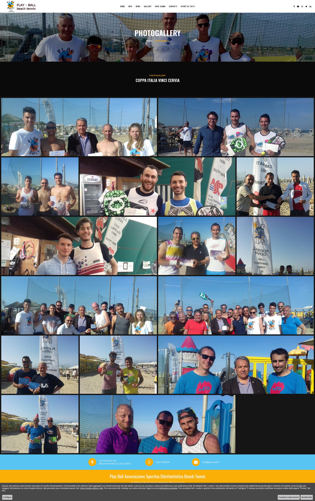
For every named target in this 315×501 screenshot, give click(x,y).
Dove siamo (160, 6)
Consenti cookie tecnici (289, 497)
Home (122, 6)
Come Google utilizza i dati (91, 488)
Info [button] (130, 6)
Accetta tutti (306, 497)
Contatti (173, 6)
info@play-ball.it (210, 462)
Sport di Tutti (188, 6)
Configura (7, 497)
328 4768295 (163, 462)
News (138, 6)
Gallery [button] (147, 6)
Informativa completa (168, 488)
